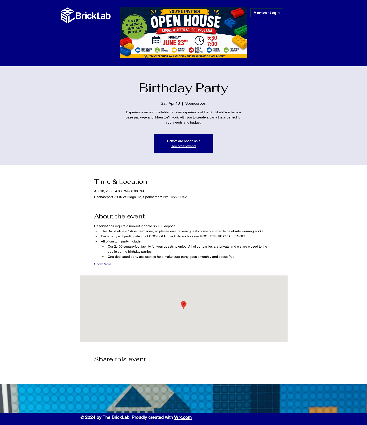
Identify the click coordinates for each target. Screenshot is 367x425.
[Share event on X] (106, 370)
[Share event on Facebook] (96, 370)
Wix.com (183, 417)
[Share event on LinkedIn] (117, 370)
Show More (102, 264)
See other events (183, 146)
